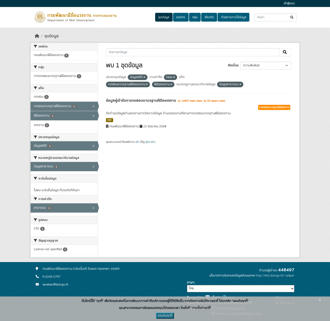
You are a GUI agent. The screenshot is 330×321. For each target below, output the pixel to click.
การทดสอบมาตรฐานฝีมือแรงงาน (274, 107)
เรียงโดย (233, 65)
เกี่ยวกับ (209, 17)
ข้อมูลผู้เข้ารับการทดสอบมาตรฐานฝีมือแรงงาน (141, 100)
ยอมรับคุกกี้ (165, 315)
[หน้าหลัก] (37, 36)
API (137, 142)
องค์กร (180, 17)
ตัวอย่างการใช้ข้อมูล (233, 17)
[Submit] (292, 17)
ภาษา (190, 282)
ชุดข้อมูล (163, 17)
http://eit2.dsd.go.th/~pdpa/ (275, 275)
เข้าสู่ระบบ (289, 3)
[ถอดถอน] (144, 77)
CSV (109, 120)
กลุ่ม (195, 17)
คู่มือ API (149, 142)
